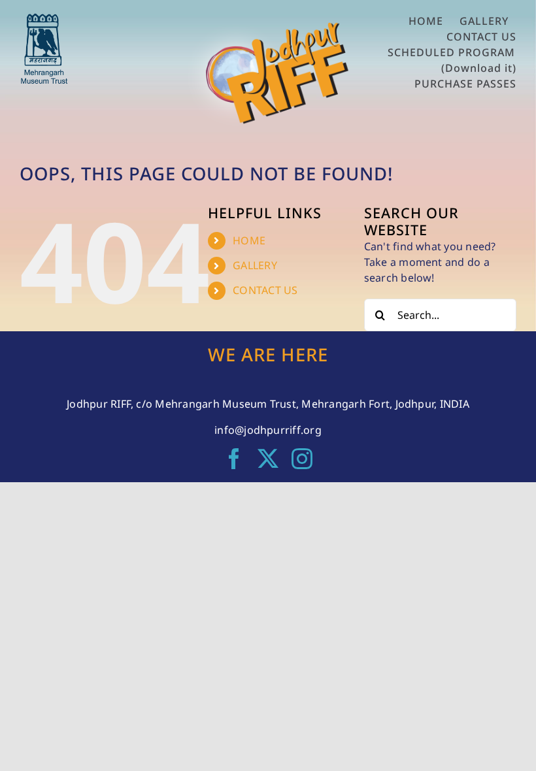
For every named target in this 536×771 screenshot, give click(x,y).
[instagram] (302, 458)
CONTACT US (265, 290)
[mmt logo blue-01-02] (44, 18)
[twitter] (268, 458)
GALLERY (255, 265)
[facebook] (234, 458)
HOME (249, 240)
